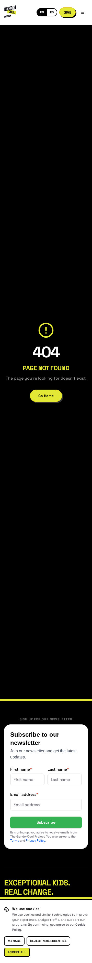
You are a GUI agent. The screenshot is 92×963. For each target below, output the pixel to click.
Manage (14, 941)
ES (52, 12)
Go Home (46, 395)
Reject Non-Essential (48, 941)
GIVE (67, 12)
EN (42, 12)
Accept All (17, 952)
